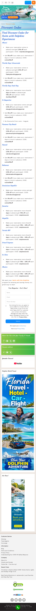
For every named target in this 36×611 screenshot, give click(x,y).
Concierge (4, 543)
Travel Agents (5, 541)
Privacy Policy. (21, 328)
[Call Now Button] (18, 607)
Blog (2, 549)
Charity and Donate (7, 562)
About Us (4, 560)
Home (3, 24)
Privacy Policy (23, 317)
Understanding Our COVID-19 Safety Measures (14, 555)
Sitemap (3, 539)
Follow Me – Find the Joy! (8, 564)
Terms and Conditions (7, 551)
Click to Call (13, 17)
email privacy (22, 325)
